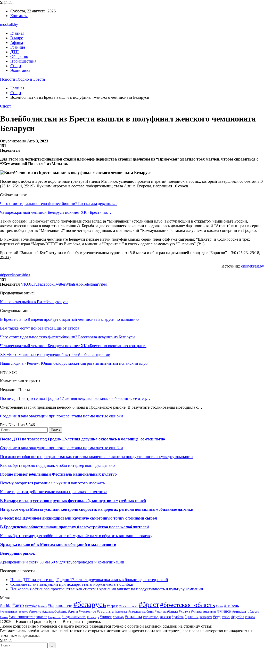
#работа (178, 617)
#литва (196, 611)
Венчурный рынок (17, 553)
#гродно (35, 611)
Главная (17, 33)
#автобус (31, 606)
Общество (19, 56)
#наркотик (54, 617)
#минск (224, 611)
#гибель (231, 605)
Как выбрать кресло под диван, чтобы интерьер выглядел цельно (57, 465)
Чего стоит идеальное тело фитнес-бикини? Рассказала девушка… (58, 203)
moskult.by (9, 24)
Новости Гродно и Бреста (22, 79)
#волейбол (21, 275)
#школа (250, 617)
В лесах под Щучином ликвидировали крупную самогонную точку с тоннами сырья (78, 518)
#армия (42, 606)
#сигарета (206, 617)
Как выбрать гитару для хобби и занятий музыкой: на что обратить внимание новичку (76, 535)
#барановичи (60, 605)
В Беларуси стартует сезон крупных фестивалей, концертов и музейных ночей (73, 500)
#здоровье (121, 611)
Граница (17, 47)
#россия (192, 616)
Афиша (16, 42)
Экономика (20, 70)
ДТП (14, 52)
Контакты (19, 15)
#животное (87, 611)
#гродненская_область (14, 611)
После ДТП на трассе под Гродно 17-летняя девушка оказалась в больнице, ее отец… (75, 398)
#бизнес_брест (128, 605)
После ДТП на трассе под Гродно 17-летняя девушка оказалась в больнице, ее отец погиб (82, 439)
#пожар (118, 617)
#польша (133, 616)
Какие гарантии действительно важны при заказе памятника (53, 492)
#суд (217, 617)
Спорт (15, 66)
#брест (6, 275)
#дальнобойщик (54, 611)
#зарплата (105, 611)
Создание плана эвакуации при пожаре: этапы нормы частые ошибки (61, 416)
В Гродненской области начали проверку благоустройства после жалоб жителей (74, 527)
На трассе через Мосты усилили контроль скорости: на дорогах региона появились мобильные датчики (96, 509)
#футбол (237, 617)
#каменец (134, 611)
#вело (219, 605)
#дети (73, 611)
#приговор (151, 617)
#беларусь (89, 604)
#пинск (106, 617)
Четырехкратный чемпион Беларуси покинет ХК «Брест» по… (55, 212)
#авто (18, 605)
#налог (41, 617)
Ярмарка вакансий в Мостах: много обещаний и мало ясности (58, 544)
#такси (226, 617)
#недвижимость (74, 617)
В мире (16, 38)
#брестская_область (187, 604)
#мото (4, 617)
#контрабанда (166, 611)
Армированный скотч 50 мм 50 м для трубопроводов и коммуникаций (62, 562)
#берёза (112, 606)
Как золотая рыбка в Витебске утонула (34, 302)
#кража (184, 611)
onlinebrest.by (252, 266)
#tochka (5, 606)
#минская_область (245, 611)
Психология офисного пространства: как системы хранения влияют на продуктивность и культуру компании (96, 456)
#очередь (93, 617)
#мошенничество (22, 617)
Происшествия (23, 61)
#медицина (209, 611)
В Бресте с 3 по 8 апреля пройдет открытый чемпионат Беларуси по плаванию (69, 319)
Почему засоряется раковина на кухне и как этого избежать (52, 483)
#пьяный (165, 617)
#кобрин (148, 611)
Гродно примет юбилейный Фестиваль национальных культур (58, 474)
